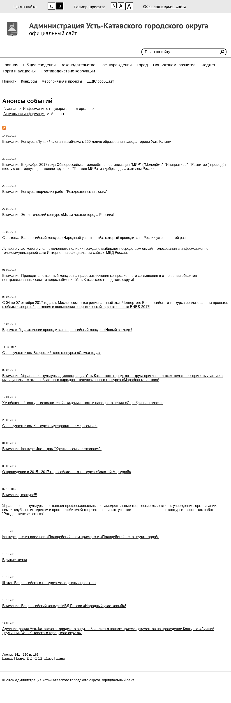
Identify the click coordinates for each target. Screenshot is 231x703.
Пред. (20, 658)
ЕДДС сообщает (100, 81)
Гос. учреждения (116, 65)
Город (142, 65)
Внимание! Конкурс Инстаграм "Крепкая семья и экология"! (52, 449)
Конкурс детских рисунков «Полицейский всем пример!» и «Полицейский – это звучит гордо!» (80, 537)
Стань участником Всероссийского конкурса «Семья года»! (51, 353)
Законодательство (78, 65)
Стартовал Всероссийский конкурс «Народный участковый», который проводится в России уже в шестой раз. (94, 238)
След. (48, 658)
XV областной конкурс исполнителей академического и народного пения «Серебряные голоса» (82, 403)
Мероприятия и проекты (62, 81)
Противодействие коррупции (68, 71)
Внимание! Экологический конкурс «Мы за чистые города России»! (58, 215)
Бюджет (208, 65)
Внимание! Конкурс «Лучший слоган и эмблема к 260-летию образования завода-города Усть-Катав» (86, 141)
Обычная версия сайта (164, 6)
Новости (9, 81)
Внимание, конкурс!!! (19, 495)
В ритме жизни (14, 560)
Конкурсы (29, 81)
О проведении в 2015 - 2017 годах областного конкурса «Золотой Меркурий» (66, 472)
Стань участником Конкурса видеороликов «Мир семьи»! (49, 426)
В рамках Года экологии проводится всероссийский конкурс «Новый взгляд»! (67, 330)
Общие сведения (39, 65)
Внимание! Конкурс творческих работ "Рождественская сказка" (55, 192)
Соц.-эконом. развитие (174, 65)
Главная (10, 65)
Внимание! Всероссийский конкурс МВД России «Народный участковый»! (64, 606)
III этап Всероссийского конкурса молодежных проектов (49, 583)
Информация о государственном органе (56, 109)
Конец (60, 658)
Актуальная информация (24, 114)
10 (40, 658)
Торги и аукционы (19, 71)
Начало (7, 658)
